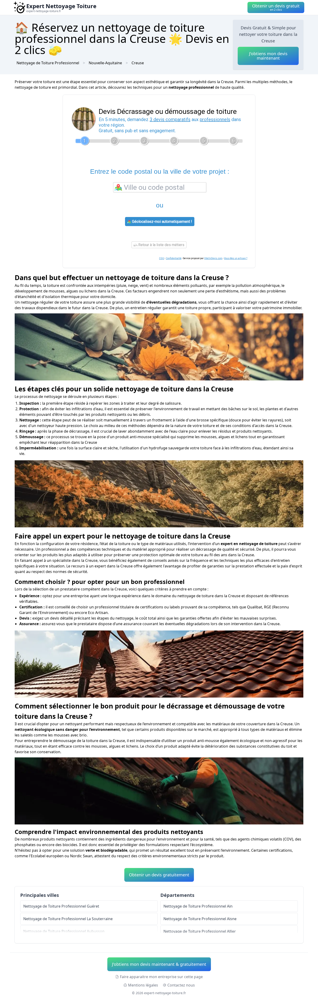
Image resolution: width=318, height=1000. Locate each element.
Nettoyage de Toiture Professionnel (48, 62)
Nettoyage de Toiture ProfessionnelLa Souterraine (68, 918)
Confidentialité (173, 258)
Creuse (138, 62)
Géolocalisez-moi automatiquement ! (161, 221)
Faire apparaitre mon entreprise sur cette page (161, 976)
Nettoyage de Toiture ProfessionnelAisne (200, 918)
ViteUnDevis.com (213, 258)
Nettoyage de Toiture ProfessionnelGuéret (61, 906)
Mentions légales (143, 985)
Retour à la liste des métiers (160, 245)
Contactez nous (181, 985)
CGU (161, 258)
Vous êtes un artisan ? (235, 258)
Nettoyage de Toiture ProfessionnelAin (198, 906)
